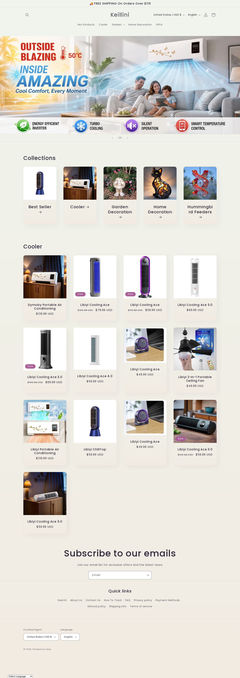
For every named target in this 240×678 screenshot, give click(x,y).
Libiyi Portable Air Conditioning (45, 451)
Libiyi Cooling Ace (94, 305)
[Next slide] (128, 138)
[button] (27, 15)
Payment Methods (167, 600)
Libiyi (48, 649)
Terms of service (141, 606)
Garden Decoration (120, 209)
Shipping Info (118, 606)
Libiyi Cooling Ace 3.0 (44, 377)
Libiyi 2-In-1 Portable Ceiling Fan (195, 379)
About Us (76, 600)
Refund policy (97, 606)
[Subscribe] (147, 575)
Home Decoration (160, 209)
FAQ (127, 600)
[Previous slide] (112, 138)
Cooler (77, 206)
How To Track (113, 600)
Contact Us (93, 600)
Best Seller (39, 207)
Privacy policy (143, 600)
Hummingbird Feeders (200, 209)
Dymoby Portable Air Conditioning (45, 306)
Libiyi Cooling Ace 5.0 (195, 305)
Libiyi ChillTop (95, 449)
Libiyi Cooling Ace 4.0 (94, 376)
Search (62, 600)
